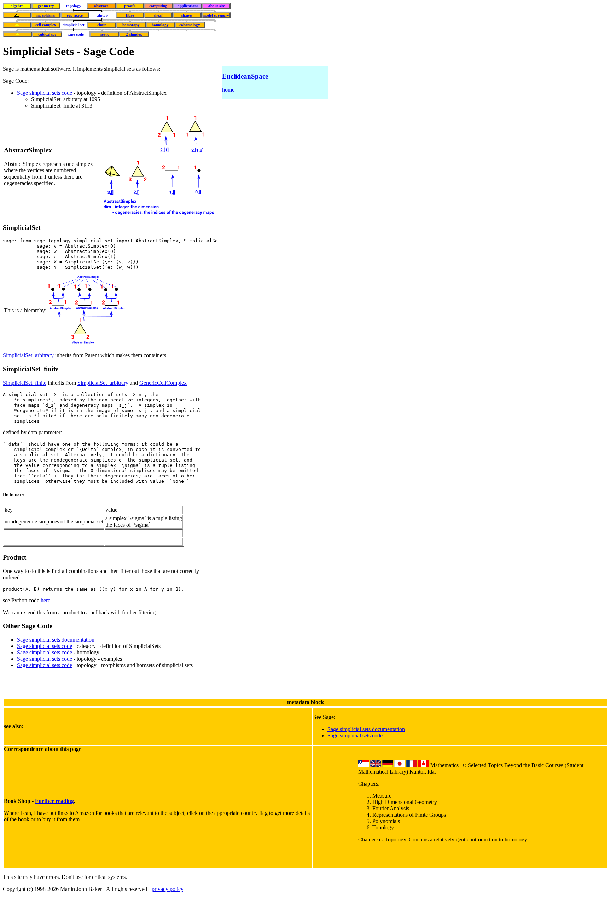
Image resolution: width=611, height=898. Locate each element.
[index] (17, 15)
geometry (46, 6)
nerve (104, 34)
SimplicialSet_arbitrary (28, 355)
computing (158, 6)
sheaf (158, 15)
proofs (129, 6)
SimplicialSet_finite (24, 383)
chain (101, 25)
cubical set (47, 34)
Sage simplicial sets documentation (55, 640)
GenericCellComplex (163, 383)
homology (160, 25)
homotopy (131, 25)
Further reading (54, 801)
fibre (130, 15)
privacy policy (167, 889)
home (228, 90)
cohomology (189, 25)
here (45, 600)
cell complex (45, 25)
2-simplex (134, 34)
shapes (186, 15)
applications (188, 6)
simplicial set (74, 25)
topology (73, 6)
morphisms (45, 15)
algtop (102, 15)
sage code (76, 34)
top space (75, 15)
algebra (17, 6)
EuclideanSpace (245, 76)
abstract (101, 6)
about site (216, 6)
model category (216, 15)
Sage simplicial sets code (44, 93)
